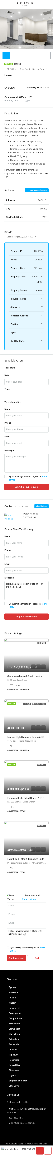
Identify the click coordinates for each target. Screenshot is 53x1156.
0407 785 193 (29, 517)
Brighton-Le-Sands (18, 1081)
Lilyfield (12, 1075)
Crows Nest (14, 1029)
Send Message (16, 958)
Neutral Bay (14, 1065)
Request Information (26, 616)
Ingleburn (13, 1055)
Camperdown (15, 1018)
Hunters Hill (14, 1008)
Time (7, 389)
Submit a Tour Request (26, 487)
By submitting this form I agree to (28, 478)
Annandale (14, 1044)
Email (7, 436)
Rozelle (12, 998)
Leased (17, 64)
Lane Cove (14, 1086)
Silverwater (14, 1070)
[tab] (6, 55)
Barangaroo (15, 1013)
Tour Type (9, 367)
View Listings (41, 506)
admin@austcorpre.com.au (22, 1123)
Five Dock (13, 992)
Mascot (12, 1003)
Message (9, 450)
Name (7, 409)
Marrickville (14, 1034)
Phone (7, 423)
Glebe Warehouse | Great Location (24, 676)
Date (6, 375)
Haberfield (14, 1060)
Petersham (14, 1039)
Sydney (12, 987)
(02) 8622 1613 (16, 1118)
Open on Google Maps (37, 190)
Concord (13, 1049)
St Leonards (14, 1023)
